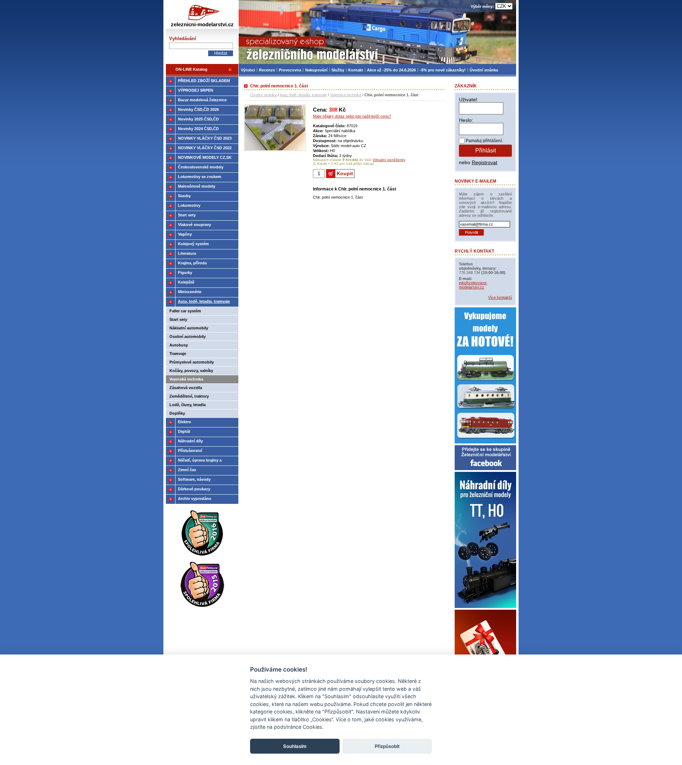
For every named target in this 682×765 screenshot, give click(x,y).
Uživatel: (468, 99)
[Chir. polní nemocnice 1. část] (275, 149)
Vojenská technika (345, 95)
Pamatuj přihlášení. (484, 140)
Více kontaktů (500, 297)
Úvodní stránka (263, 95)
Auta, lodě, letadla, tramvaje (303, 95)
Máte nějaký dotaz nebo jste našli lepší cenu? (352, 116)
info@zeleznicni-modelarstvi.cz (473, 285)
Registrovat (484, 162)
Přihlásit (485, 150)
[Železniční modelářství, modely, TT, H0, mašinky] (377, 32)
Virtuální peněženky (389, 160)
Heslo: (466, 120)
